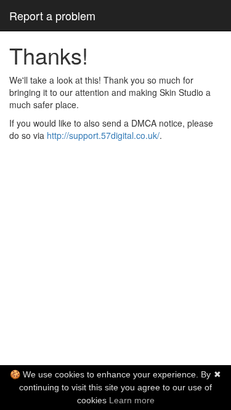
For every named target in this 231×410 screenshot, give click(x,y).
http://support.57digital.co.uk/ (103, 135)
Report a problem (52, 15)
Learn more (132, 400)
